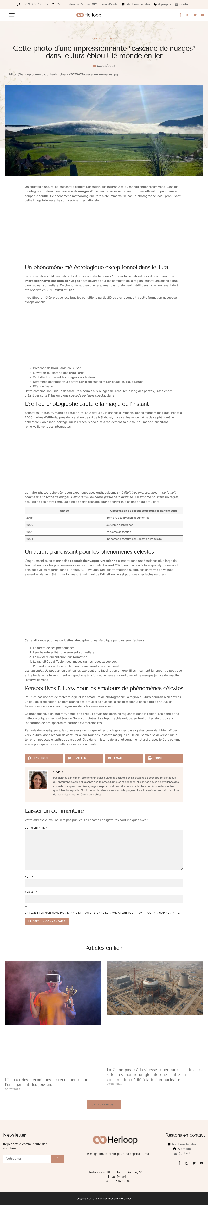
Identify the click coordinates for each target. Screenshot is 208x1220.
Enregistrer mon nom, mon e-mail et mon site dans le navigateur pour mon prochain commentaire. (102, 912)
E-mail (31, 892)
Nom (29, 876)
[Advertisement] (104, 234)
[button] (12, 15)
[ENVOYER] (57, 1159)
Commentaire (36, 827)
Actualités (104, 38)
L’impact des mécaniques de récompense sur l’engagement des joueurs (46, 1082)
